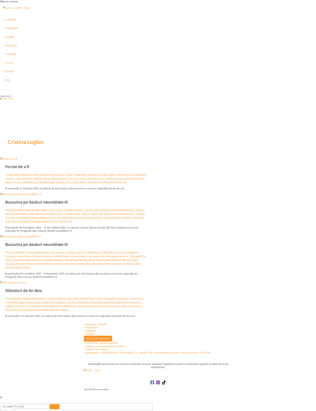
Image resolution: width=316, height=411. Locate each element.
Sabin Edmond (50, 221)
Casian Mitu (72, 298)
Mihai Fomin (70, 306)
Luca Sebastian (33, 306)
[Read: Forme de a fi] (8, 158)
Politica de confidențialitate (101, 343)
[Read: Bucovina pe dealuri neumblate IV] (21, 194)
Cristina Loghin (107, 174)
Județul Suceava (114, 178)
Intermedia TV (128, 352)
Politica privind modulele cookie (104, 346)
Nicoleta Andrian (93, 217)
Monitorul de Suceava (167, 352)
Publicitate (91, 327)
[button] (98, 338)
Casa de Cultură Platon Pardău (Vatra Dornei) (109, 210)
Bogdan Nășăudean (34, 298)
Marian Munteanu (134, 178)
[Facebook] (152, 383)
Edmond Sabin (24, 178)
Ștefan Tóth (65, 221)
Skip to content (9, 1)
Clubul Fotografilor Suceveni (81, 174)
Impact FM (145, 352)
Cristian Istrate (72, 214)
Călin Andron (56, 210)
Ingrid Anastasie (112, 302)
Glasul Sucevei (109, 352)
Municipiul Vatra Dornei (70, 217)
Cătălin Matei (87, 298)
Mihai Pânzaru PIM (32, 182)
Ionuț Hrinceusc (131, 302)
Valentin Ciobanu (59, 309)
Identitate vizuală (95, 324)
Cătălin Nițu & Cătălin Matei (101, 252)
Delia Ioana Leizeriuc (117, 256)
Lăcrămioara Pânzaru (27, 217)
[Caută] (54, 406)
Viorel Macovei (119, 182)
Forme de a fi (17, 166)
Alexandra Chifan (30, 174)
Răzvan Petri (12, 309)
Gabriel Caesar (41, 178)
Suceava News (190, 352)
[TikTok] (164, 383)
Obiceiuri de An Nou (23, 290)
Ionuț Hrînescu (96, 178)
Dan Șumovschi (124, 174)
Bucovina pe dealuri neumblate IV (36, 202)
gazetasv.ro (92, 352)
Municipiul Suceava (54, 182)
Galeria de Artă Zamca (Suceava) (68, 178)
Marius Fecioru (13, 182)
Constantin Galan (53, 214)
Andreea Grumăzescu (52, 174)
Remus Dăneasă (21, 221)
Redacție (90, 330)
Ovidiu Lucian (130, 217)
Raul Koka (93, 182)
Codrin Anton (35, 214)
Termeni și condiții (96, 349)
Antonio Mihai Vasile (36, 210)
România (104, 182)
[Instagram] (158, 383)
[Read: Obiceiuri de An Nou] (13, 282)
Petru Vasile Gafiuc (76, 182)
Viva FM (205, 352)
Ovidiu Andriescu (113, 217)
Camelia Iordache (73, 210)
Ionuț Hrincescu (126, 214)
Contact (90, 334)
